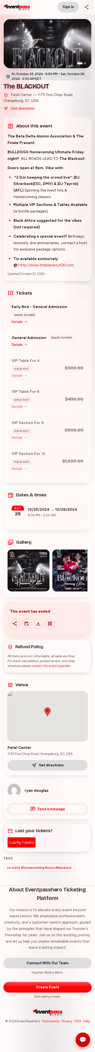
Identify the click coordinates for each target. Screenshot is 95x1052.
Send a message (51, 809)
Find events (50, 1021)
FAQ (78, 1021)
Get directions (23, 108)
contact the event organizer (51, 666)
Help (86, 1021)
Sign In (68, 7)
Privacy (67, 1021)
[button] (28, 570)
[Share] (87, 7)
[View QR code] (50, 623)
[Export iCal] (38, 623)
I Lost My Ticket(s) (21, 842)
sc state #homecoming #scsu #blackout (39, 867)
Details (17, 322)
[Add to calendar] (26, 623)
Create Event (47, 987)
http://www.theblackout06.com (46, 265)
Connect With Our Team (47, 963)
